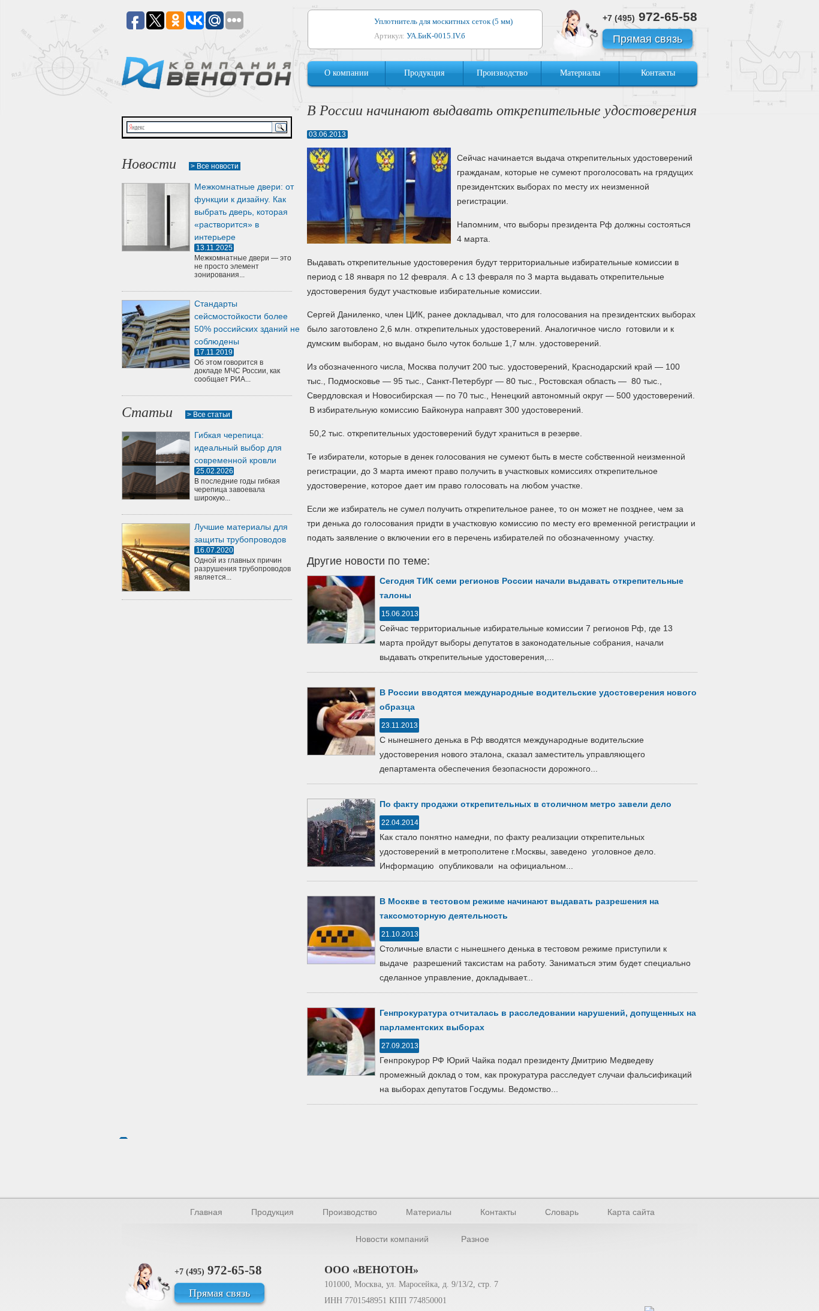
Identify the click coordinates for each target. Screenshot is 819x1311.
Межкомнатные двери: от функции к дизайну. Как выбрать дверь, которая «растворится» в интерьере (244, 212)
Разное (475, 1239)
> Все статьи (208, 414)
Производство (502, 72)
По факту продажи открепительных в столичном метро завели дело (526, 804)
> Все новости (215, 166)
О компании (346, 72)
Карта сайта (631, 1212)
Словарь (562, 1212)
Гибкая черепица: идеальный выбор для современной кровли (238, 447)
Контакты (658, 72)
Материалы (580, 72)
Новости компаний (392, 1239)
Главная (206, 1212)
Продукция (424, 72)
